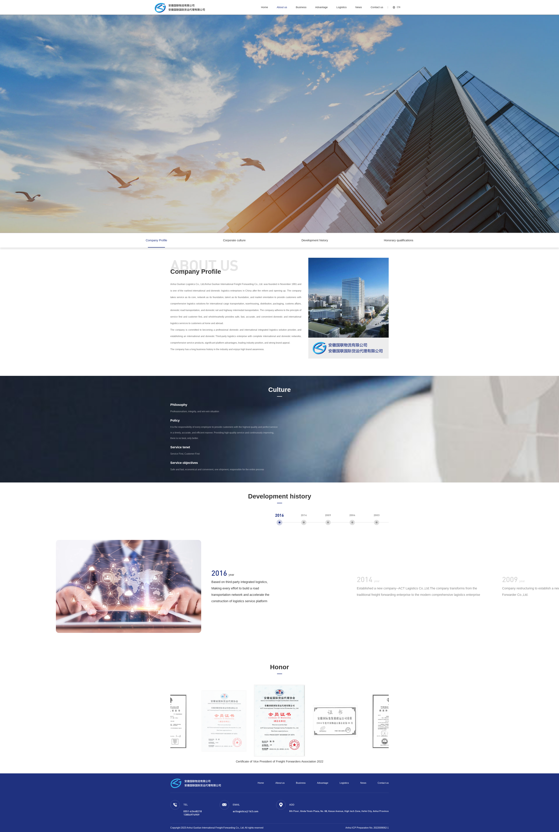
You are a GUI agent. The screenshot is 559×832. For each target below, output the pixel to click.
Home (261, 783)
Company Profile (156, 240)
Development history (314, 240)
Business (301, 783)
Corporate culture (234, 240)
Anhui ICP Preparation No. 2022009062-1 (367, 827)
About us (280, 783)
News (363, 783)
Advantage (322, 783)
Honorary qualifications (398, 240)
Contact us (383, 783)
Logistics (344, 783)
